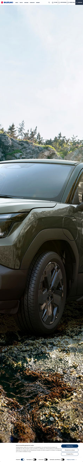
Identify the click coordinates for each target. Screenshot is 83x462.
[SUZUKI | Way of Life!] (7, 2)
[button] (16, 3)
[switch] (34, 460)
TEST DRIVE (55, 2)
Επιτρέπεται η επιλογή (70, 450)
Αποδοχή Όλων (69, 446)
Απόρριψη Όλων (69, 454)
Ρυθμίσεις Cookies (71, 459)
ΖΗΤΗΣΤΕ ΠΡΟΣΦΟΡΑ (63, 2)
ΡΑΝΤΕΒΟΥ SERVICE (72, 2)
